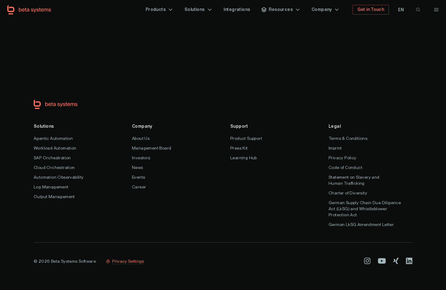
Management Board (151, 148)
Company (142, 126)
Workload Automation (55, 148)
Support (239, 126)
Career (139, 186)
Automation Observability (59, 177)
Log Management (51, 186)
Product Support (246, 138)
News (137, 167)
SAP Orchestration (52, 157)
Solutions (44, 126)
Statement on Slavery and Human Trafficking (354, 180)
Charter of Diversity (348, 193)
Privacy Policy (342, 157)
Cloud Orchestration (54, 167)
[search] (418, 10)
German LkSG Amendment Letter (361, 224)
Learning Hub (243, 157)
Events (138, 177)
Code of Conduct (345, 167)
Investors (141, 157)
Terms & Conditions (348, 138)
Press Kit (239, 148)
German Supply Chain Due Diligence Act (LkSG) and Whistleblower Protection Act (365, 208)
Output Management (54, 196)
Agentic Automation (53, 138)
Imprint (335, 148)
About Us (141, 138)
